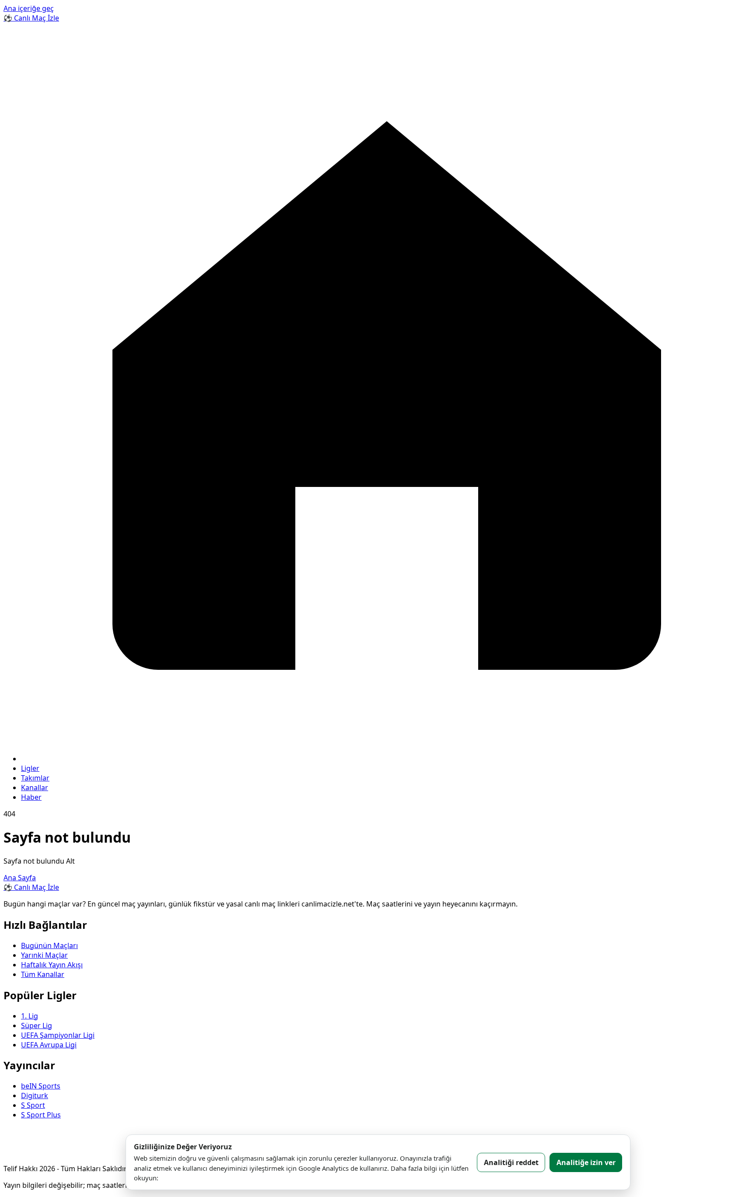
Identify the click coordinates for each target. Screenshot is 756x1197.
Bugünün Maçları (49, 945)
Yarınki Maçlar (44, 955)
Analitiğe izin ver (586, 1162)
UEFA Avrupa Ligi (49, 1045)
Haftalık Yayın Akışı (52, 965)
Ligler (30, 768)
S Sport (33, 1105)
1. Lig (29, 1016)
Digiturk (34, 1095)
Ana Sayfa (20, 877)
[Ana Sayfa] (386, 758)
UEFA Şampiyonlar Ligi (57, 1035)
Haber (31, 797)
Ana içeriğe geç (29, 8)
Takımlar (35, 778)
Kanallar (34, 787)
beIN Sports (40, 1086)
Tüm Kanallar (42, 974)
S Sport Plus (41, 1115)
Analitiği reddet (511, 1162)
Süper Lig (36, 1025)
